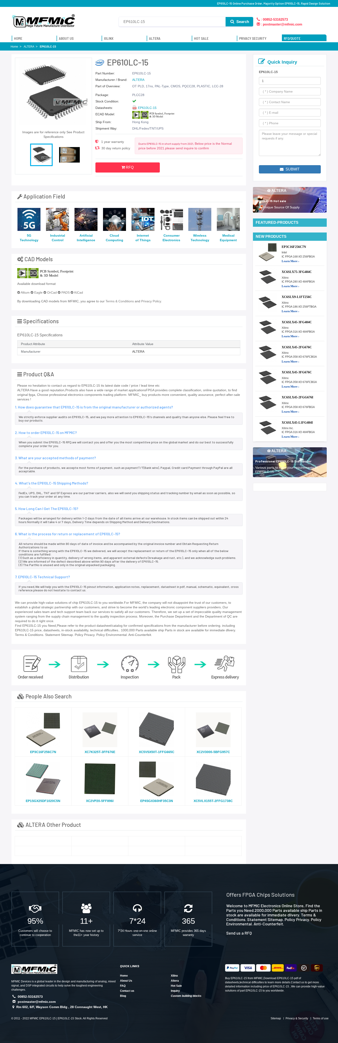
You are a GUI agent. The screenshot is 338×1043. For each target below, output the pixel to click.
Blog (123, 996)
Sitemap (276, 1018)
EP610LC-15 (147, 108)
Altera (175, 980)
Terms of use (321, 1018)
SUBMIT (292, 169)
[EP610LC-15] (43, 841)
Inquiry (175, 990)
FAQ (123, 985)
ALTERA (138, 80)
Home (124, 975)
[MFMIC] (43, 19)
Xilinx (174, 975)
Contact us (127, 990)
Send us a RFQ (239, 932)
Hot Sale (176, 985)
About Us (126, 980)
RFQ (129, 167)
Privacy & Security (297, 1018)
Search (242, 22)
